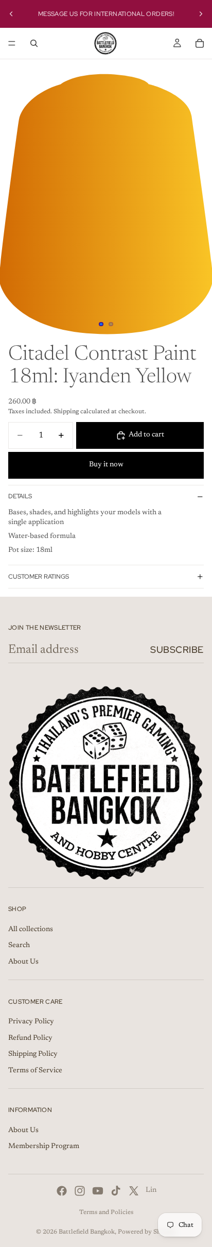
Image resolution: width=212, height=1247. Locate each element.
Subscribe (177, 649)
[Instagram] (80, 1191)
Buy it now (106, 464)
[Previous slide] (11, 14)
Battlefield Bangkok (87, 1232)
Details (20, 496)
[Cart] (199, 43)
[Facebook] (62, 1191)
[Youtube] (98, 1191)
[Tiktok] (116, 1191)
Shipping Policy (33, 1054)
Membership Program (43, 1147)
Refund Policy (30, 1038)
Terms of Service (35, 1070)
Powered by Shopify (147, 1232)
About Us (23, 962)
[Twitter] (134, 1191)
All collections (30, 929)
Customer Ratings (38, 576)
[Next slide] (200, 14)
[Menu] (12, 43)
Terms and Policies (106, 1212)
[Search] (34, 43)
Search (19, 945)
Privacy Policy (31, 1021)
